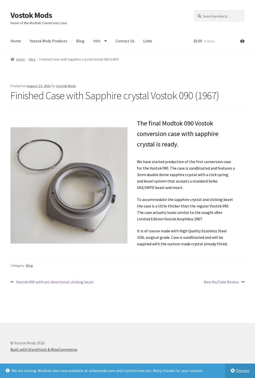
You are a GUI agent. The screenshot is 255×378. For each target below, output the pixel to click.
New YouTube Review (221, 282)
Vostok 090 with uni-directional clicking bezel (55, 282)
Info (96, 40)
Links (147, 40)
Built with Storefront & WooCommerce (43, 349)
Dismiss (242, 370)
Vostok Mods (31, 15)
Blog (80, 40)
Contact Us (125, 40)
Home (15, 40)
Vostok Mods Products (48, 40)
